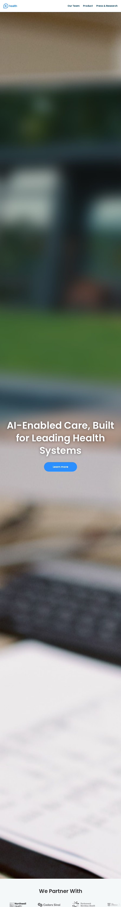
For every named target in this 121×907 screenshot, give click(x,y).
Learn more (60, 467)
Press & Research (106, 6)
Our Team (74, 6)
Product (88, 6)
